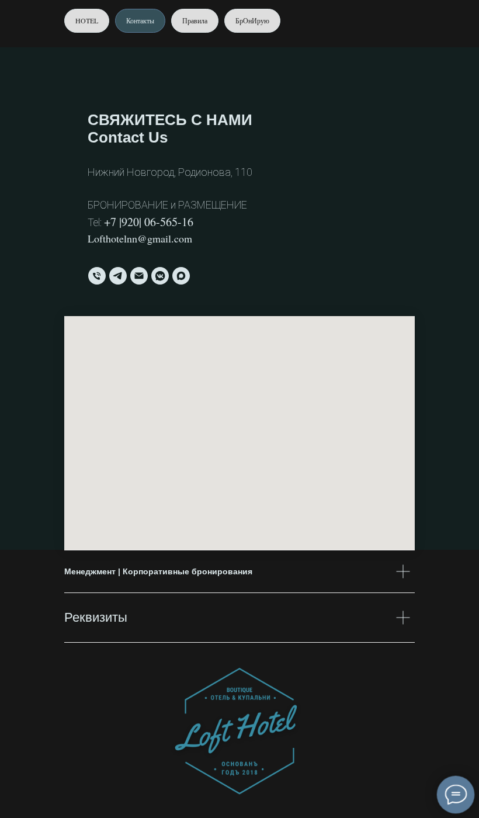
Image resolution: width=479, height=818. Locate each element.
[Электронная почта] (139, 276)
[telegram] (118, 276)
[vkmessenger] (160, 276)
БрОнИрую (252, 20)
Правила (194, 20)
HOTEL (86, 20)
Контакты (140, 20)
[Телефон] (97, 276)
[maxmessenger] (181, 276)
